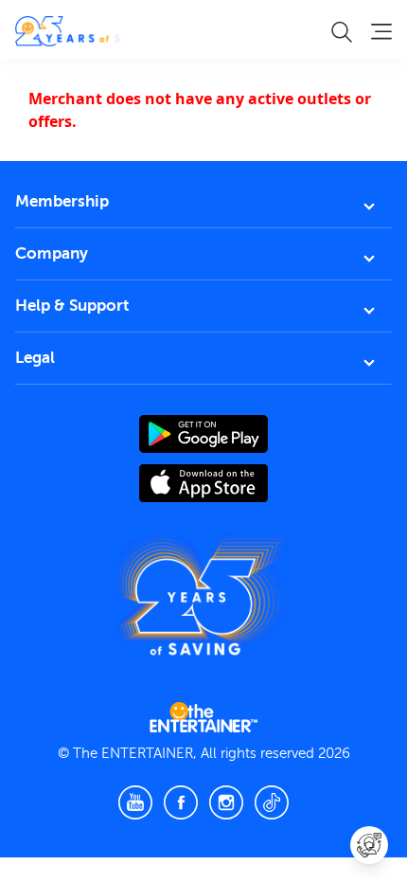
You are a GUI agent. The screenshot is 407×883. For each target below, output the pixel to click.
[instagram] (226, 802)
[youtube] (135, 802)
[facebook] (181, 802)
